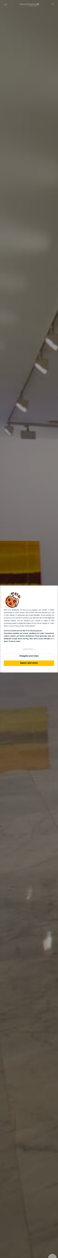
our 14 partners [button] (32, 610)
